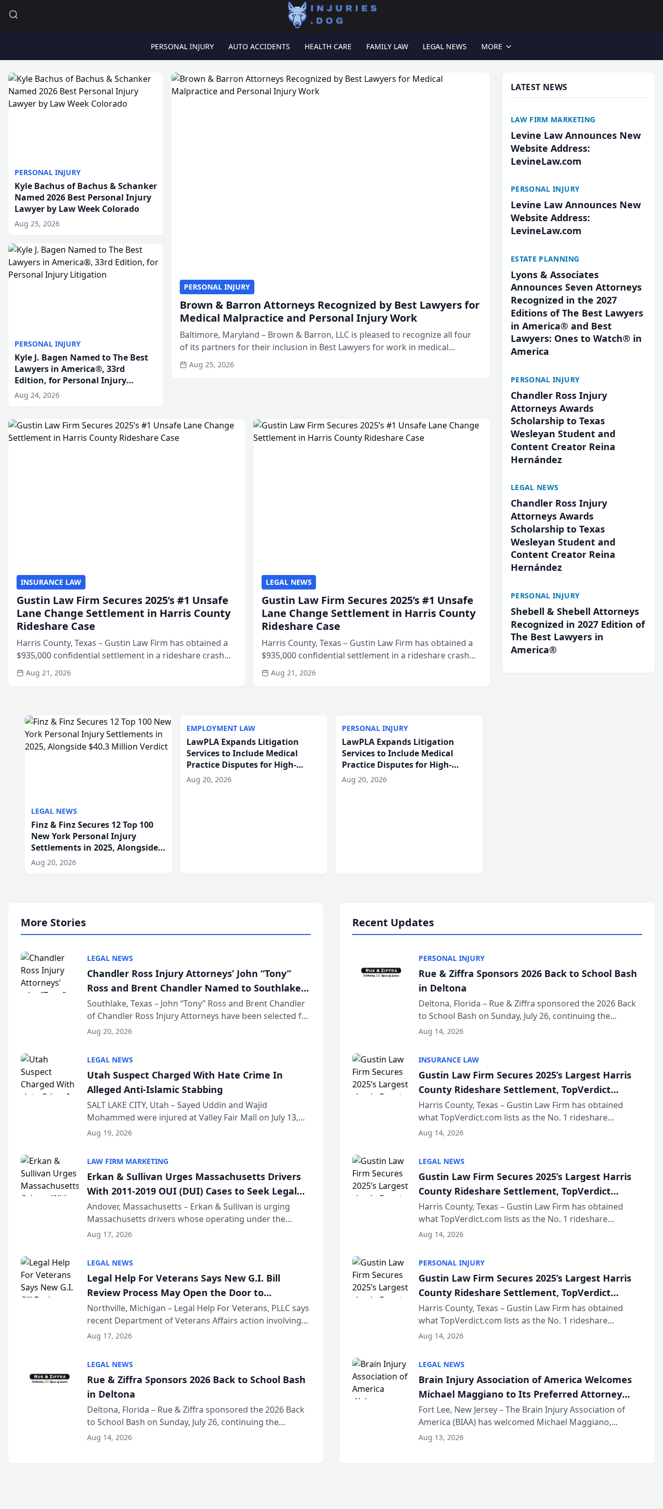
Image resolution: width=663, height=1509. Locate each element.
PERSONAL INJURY (182, 46)
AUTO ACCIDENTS (259, 46)
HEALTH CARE (328, 46)
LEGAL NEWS (445, 46)
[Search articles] (13, 14)
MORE (491, 46)
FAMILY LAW (387, 46)
